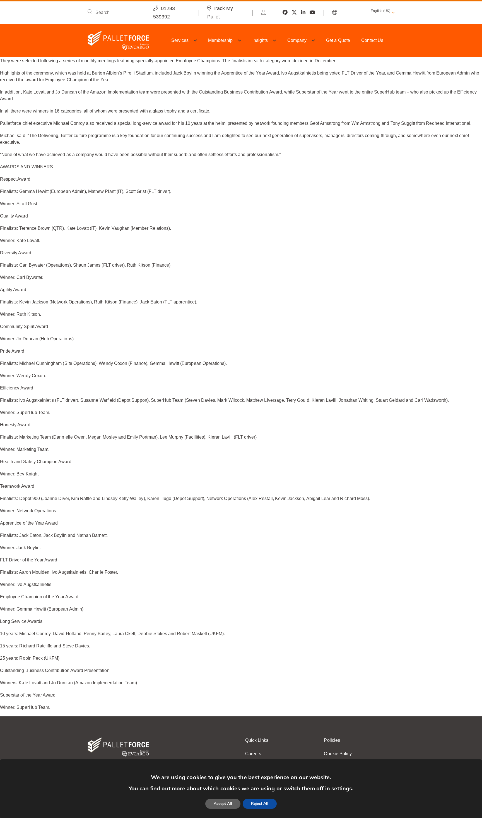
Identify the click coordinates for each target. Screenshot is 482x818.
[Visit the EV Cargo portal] (263, 12)
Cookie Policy (338, 753)
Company (297, 40)
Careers (253, 753)
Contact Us (372, 40)
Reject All (259, 803)
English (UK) (380, 11)
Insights (260, 40)
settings (341, 788)
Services (180, 40)
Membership (220, 40)
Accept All (223, 803)
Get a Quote (338, 40)
